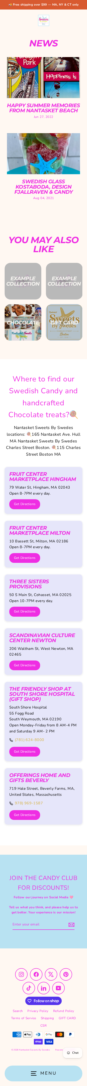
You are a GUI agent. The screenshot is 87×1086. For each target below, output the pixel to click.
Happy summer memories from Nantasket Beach (43, 108)
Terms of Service (23, 1018)
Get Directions (24, 504)
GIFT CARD (67, 1018)
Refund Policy (63, 1011)
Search (18, 1011)
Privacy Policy (37, 1011)
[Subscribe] (70, 925)
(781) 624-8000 (29, 739)
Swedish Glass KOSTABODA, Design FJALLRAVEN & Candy (43, 186)
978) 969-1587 (29, 803)
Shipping (47, 1018)
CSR (43, 1025)
